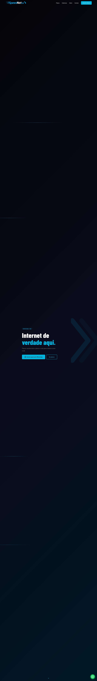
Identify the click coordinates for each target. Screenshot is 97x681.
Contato (77, 3)
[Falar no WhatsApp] (92, 676)
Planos (57, 3)
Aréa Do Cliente (86, 3)
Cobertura (64, 3)
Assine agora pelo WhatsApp (35, 357)
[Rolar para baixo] (48, 678)
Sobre (70, 3)
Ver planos (52, 357)
